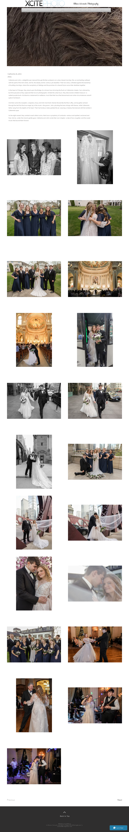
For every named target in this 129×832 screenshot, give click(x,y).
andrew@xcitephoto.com (64, 826)
